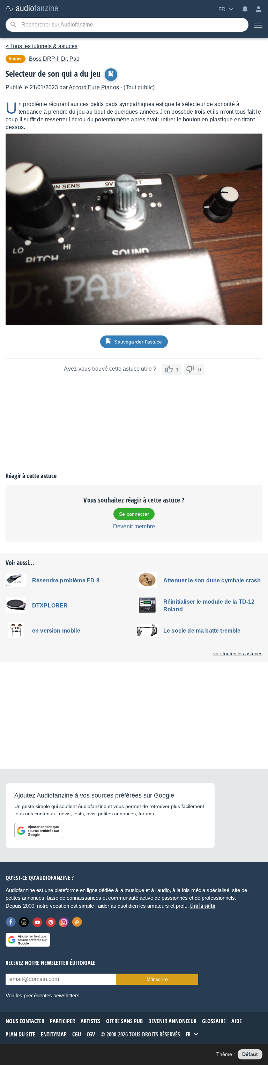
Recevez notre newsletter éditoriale (50, 963)
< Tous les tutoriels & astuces (41, 46)
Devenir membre (134, 526)
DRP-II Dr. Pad (54, 59)
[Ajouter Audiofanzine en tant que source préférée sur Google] (38, 830)
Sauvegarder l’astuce (138, 342)
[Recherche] (13, 25)
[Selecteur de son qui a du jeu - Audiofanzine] (32, 8)
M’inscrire (157, 979)
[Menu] (258, 25)
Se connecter (134, 514)
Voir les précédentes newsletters (43, 995)
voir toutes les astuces (237, 653)
